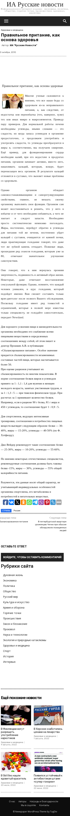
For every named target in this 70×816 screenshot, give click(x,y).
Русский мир (10, 596)
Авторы (22, 801)
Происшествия (12, 618)
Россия (17, 510)
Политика (9, 586)
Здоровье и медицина (12, 30)
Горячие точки (12, 613)
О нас (12, 801)
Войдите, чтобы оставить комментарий (32, 557)
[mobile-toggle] (6, 21)
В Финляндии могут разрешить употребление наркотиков (12, 733)
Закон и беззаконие (15, 624)
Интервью (9, 661)
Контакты (44, 805)
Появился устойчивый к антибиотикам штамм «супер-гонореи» (48, 778)
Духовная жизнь (13, 575)
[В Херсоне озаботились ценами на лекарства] (49, 715)
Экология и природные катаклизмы (24, 640)
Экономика (10, 580)
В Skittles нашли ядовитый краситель (13, 777)
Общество (9, 591)
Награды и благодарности (44, 801)
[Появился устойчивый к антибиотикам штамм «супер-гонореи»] (49, 762)
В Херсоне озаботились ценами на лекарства (48, 730)
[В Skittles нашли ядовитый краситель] (16, 762)
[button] (65, 21)
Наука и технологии (15, 634)
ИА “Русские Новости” (23, 45)
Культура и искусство (16, 602)
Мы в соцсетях (28, 805)
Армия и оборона (13, 607)
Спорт (7, 651)
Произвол (9, 629)
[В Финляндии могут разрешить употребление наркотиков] (16, 715)
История (8, 656)
